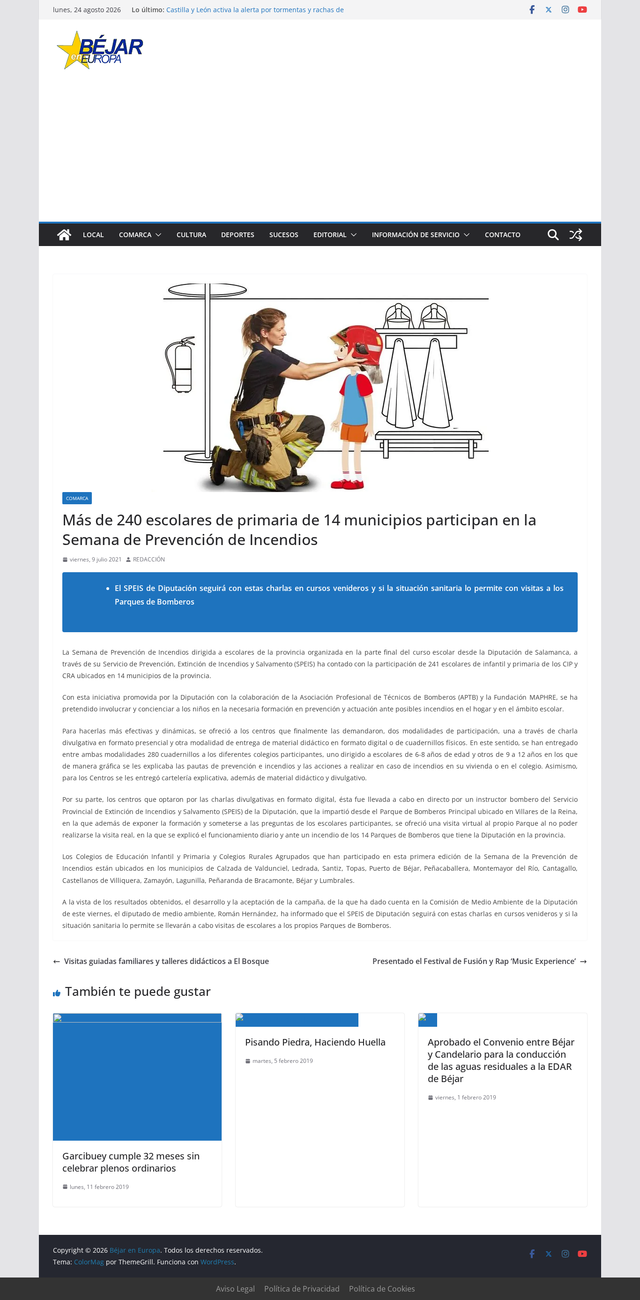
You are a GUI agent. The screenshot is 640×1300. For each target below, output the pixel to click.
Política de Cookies (382, 1289)
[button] (156, 234)
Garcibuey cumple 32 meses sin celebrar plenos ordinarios (131, 1162)
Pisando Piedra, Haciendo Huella (315, 1042)
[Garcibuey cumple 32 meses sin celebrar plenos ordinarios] (137, 1020)
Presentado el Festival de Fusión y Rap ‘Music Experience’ (474, 961)
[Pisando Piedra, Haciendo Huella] (297, 1020)
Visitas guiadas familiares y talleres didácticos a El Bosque (166, 961)
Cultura (191, 234)
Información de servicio (416, 234)
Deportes (237, 234)
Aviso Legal (235, 1289)
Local (93, 234)
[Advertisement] (320, 151)
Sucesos (283, 234)
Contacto (503, 234)
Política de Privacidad (302, 1289)
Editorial (330, 234)
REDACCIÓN (149, 559)
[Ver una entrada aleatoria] (576, 235)
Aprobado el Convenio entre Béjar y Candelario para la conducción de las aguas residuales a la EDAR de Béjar (501, 1060)
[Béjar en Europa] (64, 235)
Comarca (135, 234)
